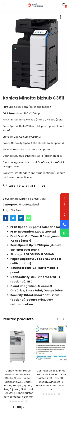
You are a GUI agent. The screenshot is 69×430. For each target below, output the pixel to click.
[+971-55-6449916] (64, 224)
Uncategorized (29, 204)
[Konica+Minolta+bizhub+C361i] (13, 218)
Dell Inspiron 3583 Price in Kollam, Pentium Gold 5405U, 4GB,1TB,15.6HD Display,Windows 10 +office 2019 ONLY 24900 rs (51, 380)
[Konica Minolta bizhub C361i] (5, 218)
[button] (60, 17)
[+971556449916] (64, 233)
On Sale (16, 210)
